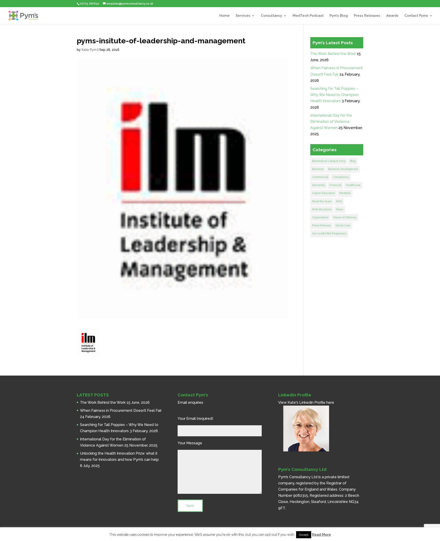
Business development (343, 169)
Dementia (318, 185)
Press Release (321, 225)
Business (318, 169)
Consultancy (271, 16)
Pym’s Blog (339, 16)
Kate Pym (89, 50)
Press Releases (367, 16)
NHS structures (322, 209)
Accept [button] (303, 534)
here (330, 402)
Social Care (343, 225)
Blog (353, 161)
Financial (335, 185)
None (339, 209)
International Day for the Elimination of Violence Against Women (331, 121)
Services (243, 16)
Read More (321, 535)
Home (224, 16)
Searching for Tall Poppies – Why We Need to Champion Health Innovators (334, 94)
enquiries (195, 402)
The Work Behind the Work (333, 54)
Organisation (320, 217)
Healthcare (353, 185)
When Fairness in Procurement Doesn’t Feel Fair (121, 410)
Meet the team (322, 201)
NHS (339, 201)
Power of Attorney (345, 217)
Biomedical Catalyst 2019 (328, 161)
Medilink (345, 193)
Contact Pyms (416, 16)
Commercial (320, 177)
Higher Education (323, 193)
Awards (392, 16)
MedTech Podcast (308, 16)
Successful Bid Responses (329, 233)
